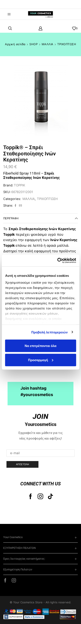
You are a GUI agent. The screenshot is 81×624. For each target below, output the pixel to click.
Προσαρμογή (38, 360)
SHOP (33, 44)
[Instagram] (40, 496)
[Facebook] (15, 205)
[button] (9, 4)
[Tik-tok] (50, 496)
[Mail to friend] (20, 205)
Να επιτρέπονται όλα (40, 346)
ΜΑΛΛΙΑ (47, 44)
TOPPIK (19, 185)
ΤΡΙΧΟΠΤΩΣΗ (66, 44)
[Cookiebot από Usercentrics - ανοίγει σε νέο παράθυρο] (57, 260)
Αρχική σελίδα (15, 44)
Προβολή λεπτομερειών (49, 332)
